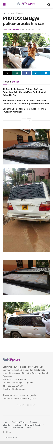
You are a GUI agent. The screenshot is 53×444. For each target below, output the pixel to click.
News (5, 422)
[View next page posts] (29, 120)
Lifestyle (6, 424)
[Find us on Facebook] (3, 432)
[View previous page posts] (24, 120)
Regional (17, 424)
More (29, 427)
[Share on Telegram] (45, 73)
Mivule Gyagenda (12, 29)
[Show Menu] (4, 4)
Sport (5, 427)
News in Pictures (16, 13)
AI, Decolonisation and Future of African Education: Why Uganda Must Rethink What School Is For (24, 92)
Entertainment (17, 427)
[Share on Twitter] (7, 73)
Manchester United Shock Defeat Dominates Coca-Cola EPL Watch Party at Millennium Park (26, 102)
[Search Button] (48, 4)
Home (5, 13)
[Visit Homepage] (26, 4)
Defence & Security (33, 424)
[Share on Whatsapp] (16, 73)
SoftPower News (11, 437)
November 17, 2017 (34, 29)
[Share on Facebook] (26, 73)
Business (33, 422)
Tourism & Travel (18, 422)
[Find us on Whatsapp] (10, 432)
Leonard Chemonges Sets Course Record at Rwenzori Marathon (24, 110)
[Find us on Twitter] (7, 432)
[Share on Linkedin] (36, 73)
